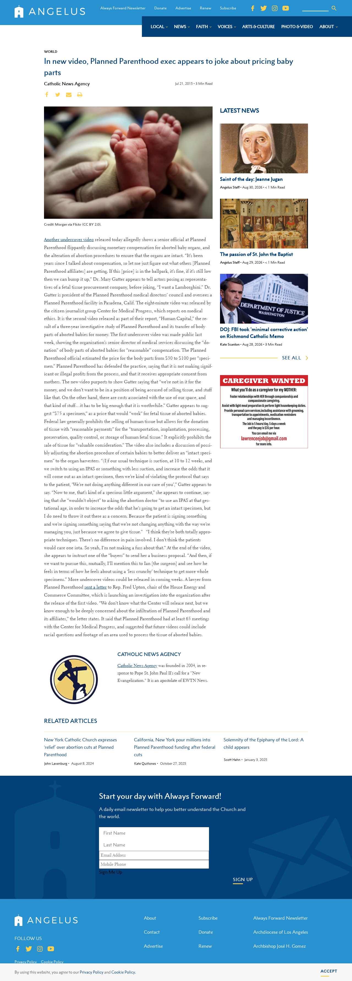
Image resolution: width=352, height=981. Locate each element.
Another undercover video (69, 239)
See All (291, 357)
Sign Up (243, 879)
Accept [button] (329, 971)
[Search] (334, 8)
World (50, 51)
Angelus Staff (230, 187)
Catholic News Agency (67, 83)
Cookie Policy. (123, 972)
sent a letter (95, 587)
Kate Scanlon (230, 344)
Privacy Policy (91, 972)
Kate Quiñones (145, 763)
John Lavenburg (55, 763)
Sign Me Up (110, 872)
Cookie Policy (52, 961)
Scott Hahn (232, 760)
